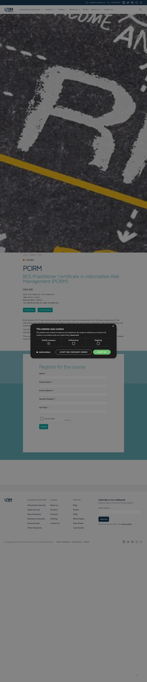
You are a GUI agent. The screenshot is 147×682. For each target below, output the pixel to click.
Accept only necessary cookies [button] (73, 352)
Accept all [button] (102, 352)
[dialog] (73, 341)
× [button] (113, 326)
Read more (74, 335)
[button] (43, 352)
